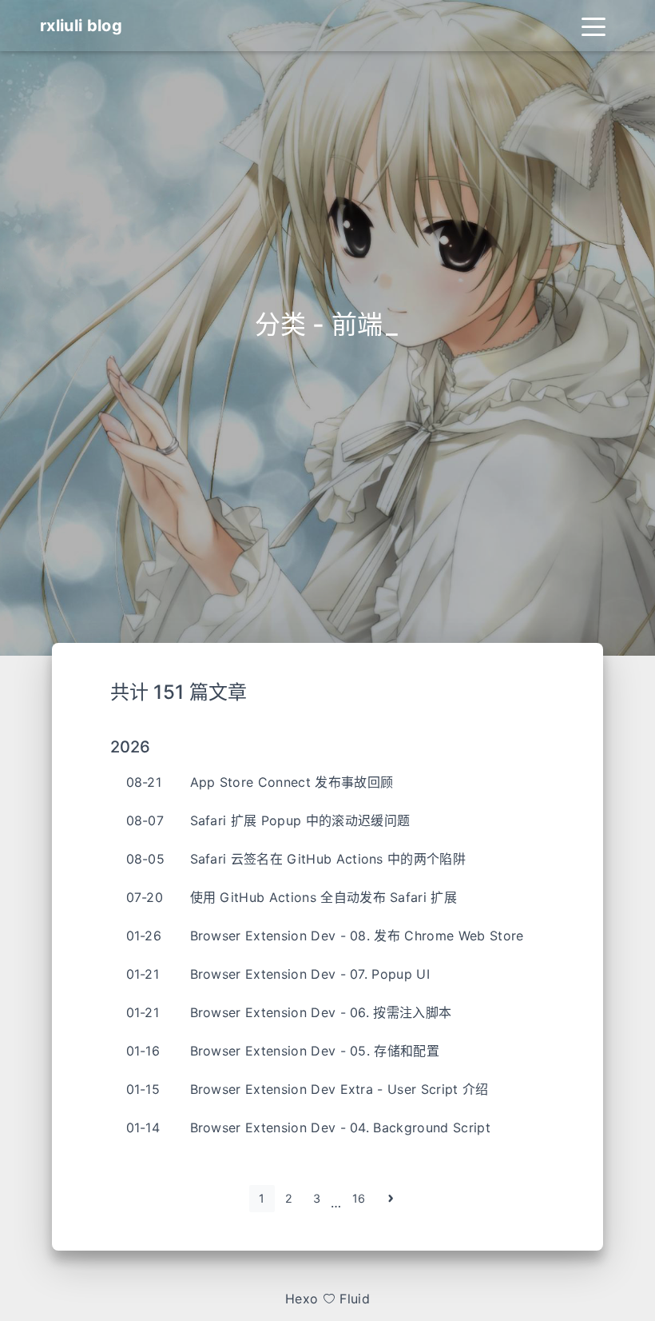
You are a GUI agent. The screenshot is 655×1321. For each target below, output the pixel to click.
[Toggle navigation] (593, 25)
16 (359, 1198)
